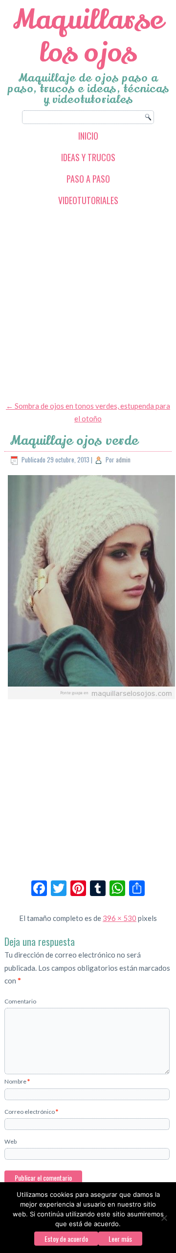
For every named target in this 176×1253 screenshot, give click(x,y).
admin (123, 459)
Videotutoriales (88, 200)
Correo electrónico (31, 1111)
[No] (164, 1218)
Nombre (17, 1081)
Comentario (20, 1001)
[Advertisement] (88, 303)
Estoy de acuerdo (66, 1238)
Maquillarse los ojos (88, 36)
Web (10, 1141)
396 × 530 (119, 918)
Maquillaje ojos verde (74, 440)
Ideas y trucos (88, 157)
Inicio (88, 135)
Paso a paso (88, 178)
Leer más (120, 1238)
